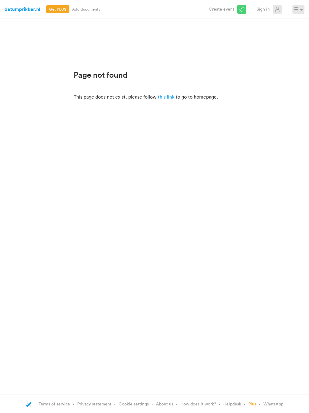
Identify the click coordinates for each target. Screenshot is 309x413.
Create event (221, 9)
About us (164, 404)
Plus (252, 404)
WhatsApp (273, 404)
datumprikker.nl (22, 9)
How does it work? (198, 404)
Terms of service (54, 404)
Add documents (86, 9)
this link (166, 97)
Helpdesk (232, 404)
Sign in (263, 9)
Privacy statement (94, 404)
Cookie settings (134, 404)
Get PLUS (57, 9)
